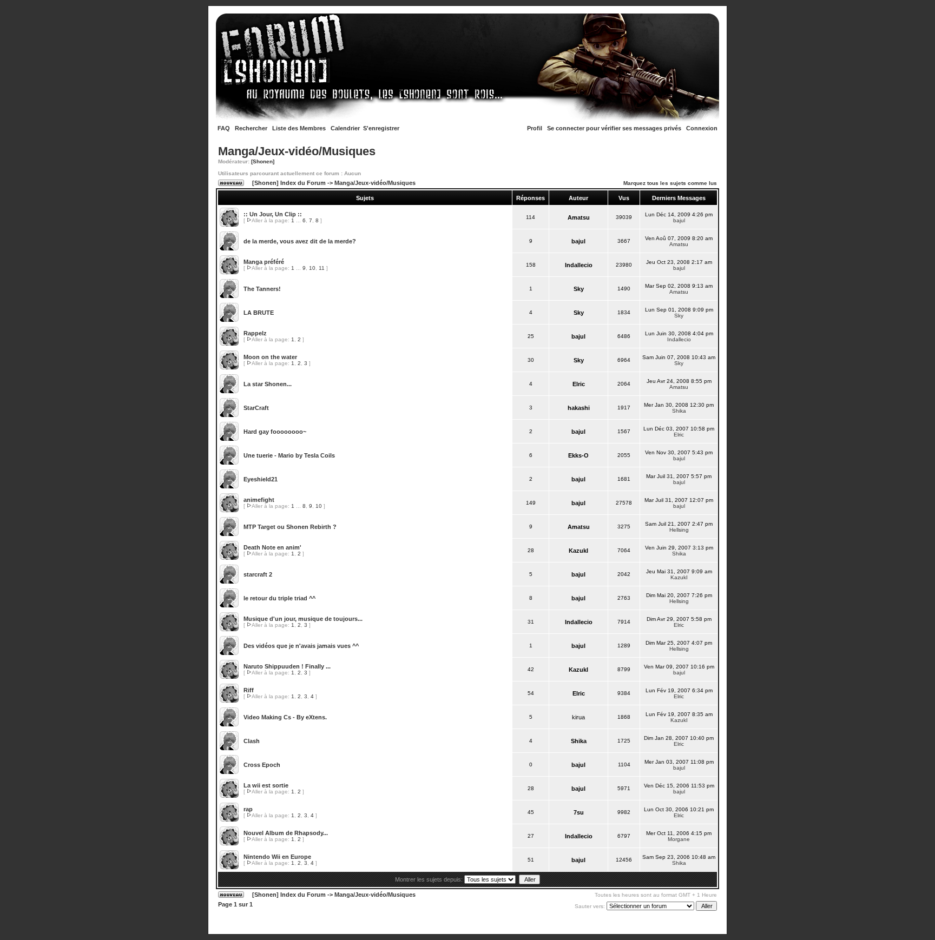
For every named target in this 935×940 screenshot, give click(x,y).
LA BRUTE (258, 312)
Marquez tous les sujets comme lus (670, 183)
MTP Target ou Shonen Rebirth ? (290, 527)
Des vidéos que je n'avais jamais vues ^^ (301, 646)
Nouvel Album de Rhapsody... (285, 833)
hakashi (579, 408)
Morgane (679, 839)
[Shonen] (262, 161)
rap (248, 809)
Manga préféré (263, 262)
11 (322, 268)
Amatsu (579, 217)
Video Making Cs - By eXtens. (285, 717)
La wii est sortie (265, 785)
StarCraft (256, 408)
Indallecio (578, 265)
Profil (534, 128)
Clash (251, 741)
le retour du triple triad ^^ (279, 598)
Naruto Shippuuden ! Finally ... (287, 666)
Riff (248, 690)
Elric (578, 384)
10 (312, 268)
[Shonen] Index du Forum (289, 183)
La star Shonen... (267, 384)
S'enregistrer (381, 128)
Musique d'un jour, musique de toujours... (303, 618)
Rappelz (255, 333)
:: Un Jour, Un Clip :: (272, 214)
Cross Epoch (261, 765)
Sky (579, 289)
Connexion (701, 128)
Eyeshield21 (260, 479)
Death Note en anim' (272, 547)
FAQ (224, 128)
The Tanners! (262, 289)
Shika (679, 411)
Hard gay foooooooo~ (274, 431)
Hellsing (679, 530)
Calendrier (345, 128)
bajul (679, 220)
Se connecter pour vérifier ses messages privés (614, 128)
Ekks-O (578, 455)
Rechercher (251, 128)
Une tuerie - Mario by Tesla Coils (289, 455)
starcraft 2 (257, 574)
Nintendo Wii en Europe (277, 856)
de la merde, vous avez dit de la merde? (299, 241)
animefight (258, 500)
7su (579, 812)
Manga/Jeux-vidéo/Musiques (297, 151)
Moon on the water (270, 357)
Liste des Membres (299, 128)
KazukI (578, 550)
